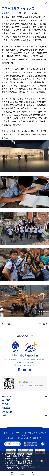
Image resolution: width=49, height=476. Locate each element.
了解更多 (20, 468)
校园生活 (6, 408)
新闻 (4, 415)
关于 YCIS (6, 396)
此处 (11, 438)
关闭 (41, 461)
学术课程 (6, 400)
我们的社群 (7, 412)
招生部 (5, 404)
